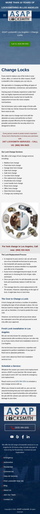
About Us (7, 490)
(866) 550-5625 (22, 145)
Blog (5, 486)
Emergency (8, 458)
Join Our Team (10, 495)
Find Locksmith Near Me (14, 481)
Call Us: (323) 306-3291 (20, 44)
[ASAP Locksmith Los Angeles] (20, 17)
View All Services (11, 476)
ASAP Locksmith (19, 509)
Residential (8, 467)
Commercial (8, 472)
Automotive (8, 462)
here (9, 359)
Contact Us (8, 499)
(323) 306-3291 (20, 381)
